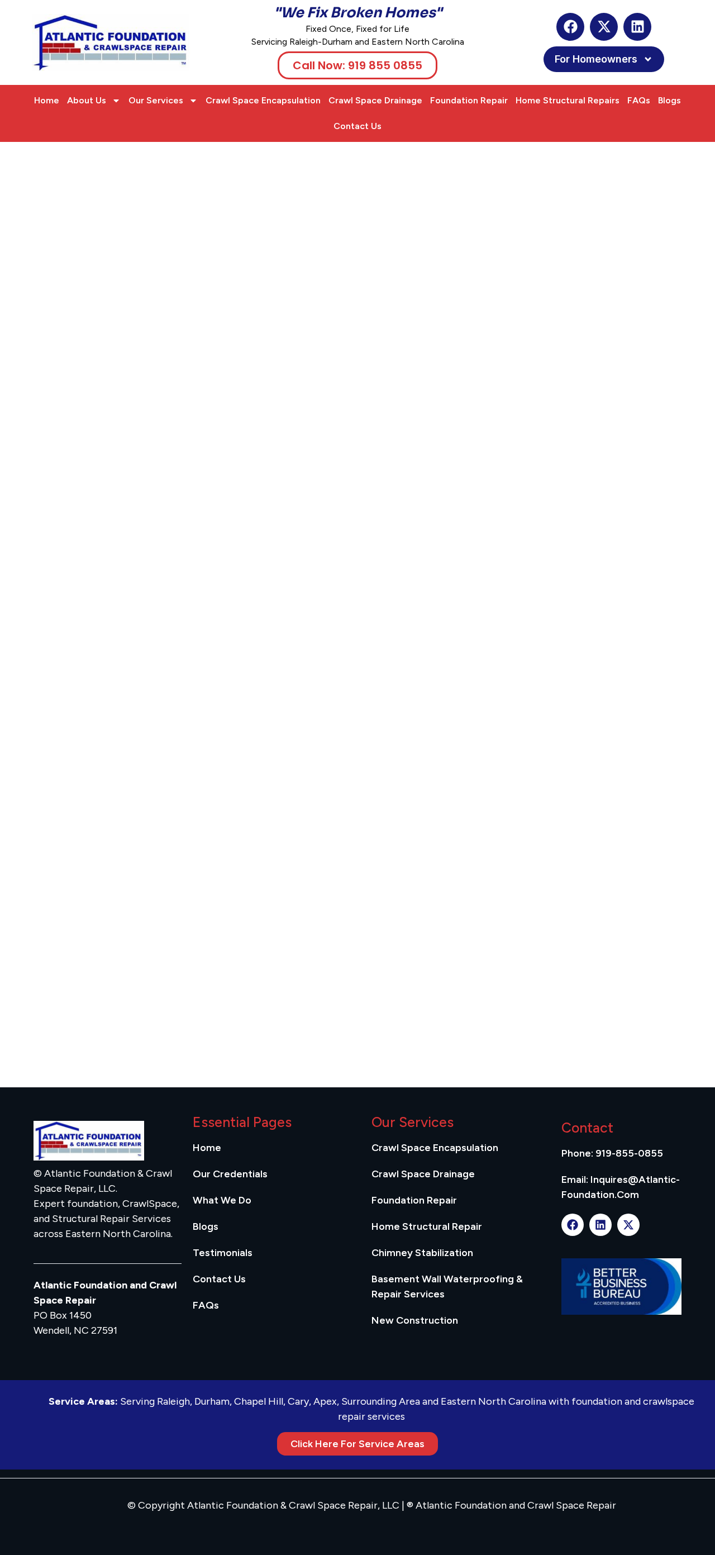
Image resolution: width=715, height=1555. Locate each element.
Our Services (155, 100)
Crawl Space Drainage (375, 100)
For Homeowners (596, 59)
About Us (86, 100)
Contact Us (357, 126)
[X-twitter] (604, 27)
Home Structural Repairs (567, 100)
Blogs (669, 100)
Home (46, 100)
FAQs (638, 100)
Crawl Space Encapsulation (263, 100)
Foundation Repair (469, 100)
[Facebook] (570, 27)
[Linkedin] (637, 27)
